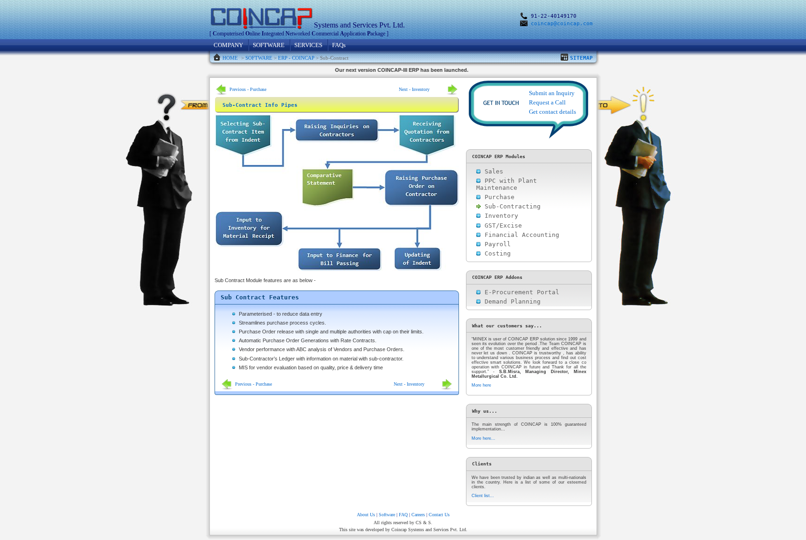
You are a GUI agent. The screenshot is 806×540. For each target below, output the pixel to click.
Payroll (496, 244)
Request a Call (547, 102)
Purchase (497, 197)
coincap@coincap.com (562, 24)
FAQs (339, 45)
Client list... (483, 495)
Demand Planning (511, 301)
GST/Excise (501, 225)
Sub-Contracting (511, 206)
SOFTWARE (269, 45)
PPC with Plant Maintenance (506, 184)
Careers (418, 514)
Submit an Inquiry (552, 93)
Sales (492, 171)
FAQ (403, 514)
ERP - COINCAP (296, 58)
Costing (496, 253)
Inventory (499, 215)
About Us (366, 514)
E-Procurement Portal (520, 292)
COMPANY (228, 45)
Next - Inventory (414, 89)
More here (481, 385)
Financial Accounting (520, 234)
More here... (483, 438)
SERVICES (308, 45)
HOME (230, 58)
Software (387, 514)
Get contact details (552, 111)
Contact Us (439, 514)
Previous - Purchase (247, 89)
